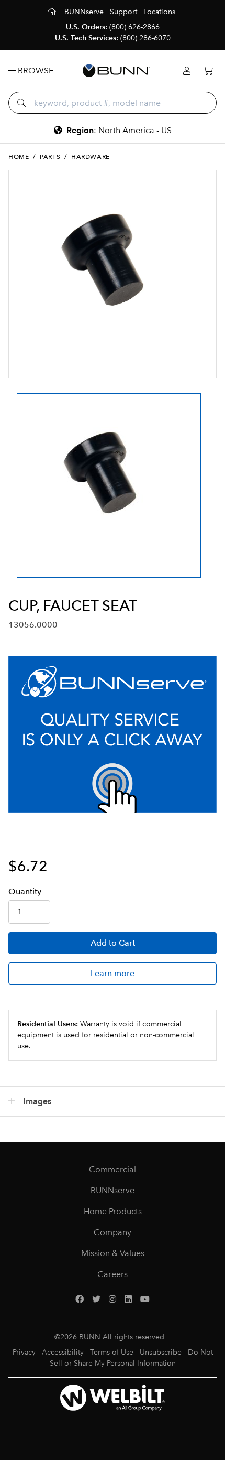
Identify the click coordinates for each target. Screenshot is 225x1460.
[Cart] (208, 71)
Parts (50, 156)
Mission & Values (112, 1253)
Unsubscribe (161, 1352)
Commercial (112, 1169)
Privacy (24, 1352)
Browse (34, 70)
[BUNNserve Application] (112, 734)
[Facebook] (79, 1299)
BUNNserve (112, 1190)
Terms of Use (111, 1352)
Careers (112, 1274)
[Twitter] (96, 1299)
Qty (24, 891)
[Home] (53, 11)
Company (112, 1232)
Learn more (112, 973)
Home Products (113, 1211)
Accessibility (63, 1352)
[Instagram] (112, 1299)
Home (18, 156)
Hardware (90, 156)
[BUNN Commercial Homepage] (116, 71)
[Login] (187, 71)
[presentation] (17, 476)
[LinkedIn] (128, 1299)
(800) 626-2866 (134, 27)
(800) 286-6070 (145, 38)
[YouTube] (145, 1299)
